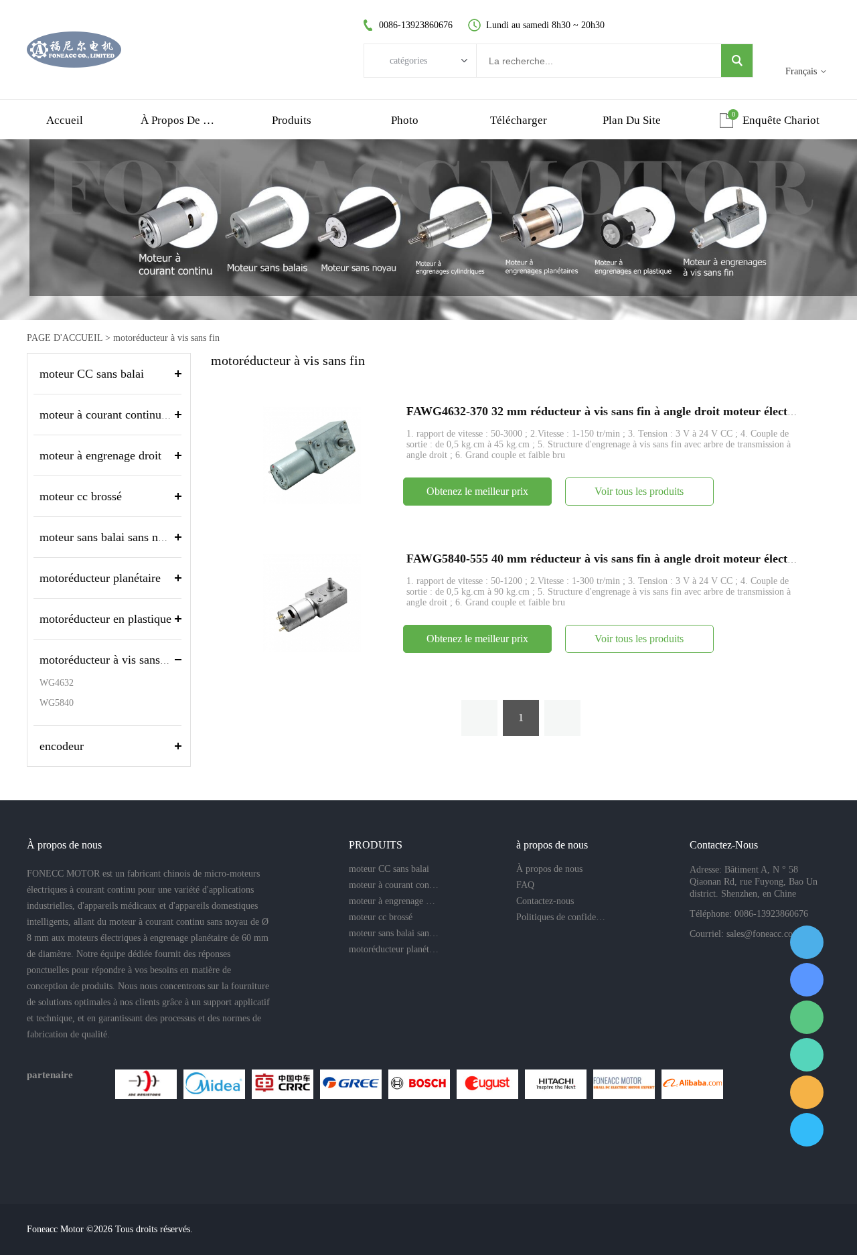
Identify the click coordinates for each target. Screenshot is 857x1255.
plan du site (632, 120)
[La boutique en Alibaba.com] (692, 1084)
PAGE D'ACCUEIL (64, 338)
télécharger (518, 120)
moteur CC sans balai (92, 373)
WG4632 (57, 683)
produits (291, 120)
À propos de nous (549, 869)
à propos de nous (178, 120)
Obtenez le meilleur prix (477, 491)
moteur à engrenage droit (100, 455)
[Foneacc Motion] (624, 1084)
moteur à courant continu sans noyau (129, 414)
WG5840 (57, 703)
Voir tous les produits (639, 491)
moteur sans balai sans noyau (110, 537)
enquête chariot (781, 120)
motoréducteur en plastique (105, 618)
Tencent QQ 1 (807, 942)
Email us (807, 1092)
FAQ (525, 885)
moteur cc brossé (81, 496)
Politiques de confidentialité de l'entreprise (561, 917)
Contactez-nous (545, 901)
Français (801, 71)
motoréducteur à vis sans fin (166, 338)
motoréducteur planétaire (100, 578)
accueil (64, 120)
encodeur (62, 746)
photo (404, 120)
